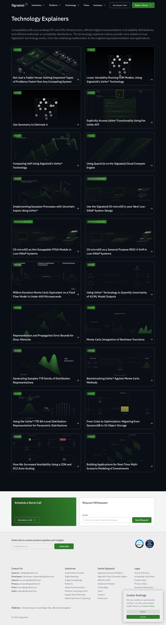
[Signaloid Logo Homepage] (19, 5)
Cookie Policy (148, 606)
